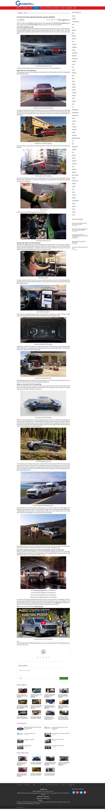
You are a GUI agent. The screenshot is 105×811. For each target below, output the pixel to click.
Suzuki (73, 186)
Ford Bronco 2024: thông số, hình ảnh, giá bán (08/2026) (36, 707)
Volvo (73, 203)
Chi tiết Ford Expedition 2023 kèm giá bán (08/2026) (49, 696)
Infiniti (74, 95)
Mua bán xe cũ (56, 784)
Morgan (74, 149)
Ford (25, 12)
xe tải (73, 209)
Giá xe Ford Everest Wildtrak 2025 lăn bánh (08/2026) (63, 707)
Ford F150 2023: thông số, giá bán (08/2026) (49, 774)
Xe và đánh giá (48, 7)
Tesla (73, 192)
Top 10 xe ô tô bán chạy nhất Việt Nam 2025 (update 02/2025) (79, 229)
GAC (73, 67)
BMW (73, 33)
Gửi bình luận (63, 678)
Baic (73, 27)
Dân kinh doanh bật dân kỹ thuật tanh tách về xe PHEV (79, 224)
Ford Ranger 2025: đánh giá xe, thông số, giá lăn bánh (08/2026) (22, 707)
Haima (73, 81)
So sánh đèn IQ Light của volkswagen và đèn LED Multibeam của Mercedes (80, 235)
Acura (73, 16)
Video (75, 7)
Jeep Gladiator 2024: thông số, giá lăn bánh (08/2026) (22, 775)
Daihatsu (74, 55)
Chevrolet (75, 53)
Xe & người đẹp (68, 7)
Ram (73, 166)
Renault (74, 172)
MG (73, 141)
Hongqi (74, 87)
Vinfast (74, 197)
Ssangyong (75, 180)
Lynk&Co (74, 126)
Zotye (73, 214)
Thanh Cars (22, 19)
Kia (73, 107)
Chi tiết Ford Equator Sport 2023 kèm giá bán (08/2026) (49, 707)
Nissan (74, 155)
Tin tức (42, 7)
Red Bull (74, 169)
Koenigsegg (75, 109)
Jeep (73, 104)
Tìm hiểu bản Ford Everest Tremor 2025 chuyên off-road (49, 718)
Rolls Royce (75, 175)
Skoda (73, 178)
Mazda (73, 132)
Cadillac (74, 44)
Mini (73, 143)
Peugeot (74, 161)
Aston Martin (75, 21)
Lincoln (74, 121)
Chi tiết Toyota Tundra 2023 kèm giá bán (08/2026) (22, 764)
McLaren (74, 135)
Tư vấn (62, 7)
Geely (73, 70)
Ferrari (74, 61)
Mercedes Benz (76, 138)
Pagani (74, 158)
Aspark (74, 18)
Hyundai (74, 92)
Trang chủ (19, 7)
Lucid (73, 124)
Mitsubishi (74, 146)
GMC (73, 75)
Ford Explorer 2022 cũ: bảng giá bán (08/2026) (36, 717)
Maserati (74, 129)
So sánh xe (56, 7)
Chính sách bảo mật (70, 785)
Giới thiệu (25, 7)
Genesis (74, 72)
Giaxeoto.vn (58, 602)
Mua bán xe (36, 7)
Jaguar (74, 101)
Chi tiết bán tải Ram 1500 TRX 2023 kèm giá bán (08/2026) (50, 764)
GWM (73, 78)
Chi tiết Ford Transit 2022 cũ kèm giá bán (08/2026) (36, 696)
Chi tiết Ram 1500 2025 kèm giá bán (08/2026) (36, 774)
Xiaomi (73, 212)
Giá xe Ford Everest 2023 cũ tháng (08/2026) (22, 717)
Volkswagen (75, 200)
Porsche (74, 163)
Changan (74, 47)
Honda (73, 84)
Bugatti (74, 38)
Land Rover (75, 115)
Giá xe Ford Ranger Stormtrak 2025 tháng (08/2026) (63, 696)
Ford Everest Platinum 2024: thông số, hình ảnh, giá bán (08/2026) (63, 718)
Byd (73, 41)
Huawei (74, 89)
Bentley (74, 30)
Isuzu (73, 98)
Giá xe (30, 7)
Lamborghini (75, 112)
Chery (73, 50)
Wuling (74, 206)
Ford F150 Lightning (39, 590)
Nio (73, 152)
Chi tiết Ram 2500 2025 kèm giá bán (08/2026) (36, 763)
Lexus (73, 118)
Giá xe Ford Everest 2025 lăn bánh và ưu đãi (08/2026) (22, 696)
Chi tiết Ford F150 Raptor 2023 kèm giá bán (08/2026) (64, 764)
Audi (73, 24)
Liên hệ (41, 784)
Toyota (74, 195)
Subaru (74, 183)
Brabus (74, 36)
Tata (73, 189)
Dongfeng (74, 58)
